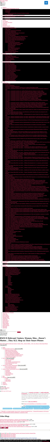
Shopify (9, 291)
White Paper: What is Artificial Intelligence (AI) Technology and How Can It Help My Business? (25, 260)
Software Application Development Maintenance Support (17, 241)
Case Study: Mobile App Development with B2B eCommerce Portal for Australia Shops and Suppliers (26, 189)
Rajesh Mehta (5, 315)
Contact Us (5, 23)
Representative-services (10, 41)
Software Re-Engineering (13, 49)
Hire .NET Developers (10, 64)
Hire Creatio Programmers (10, 68)
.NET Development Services (11, 267)
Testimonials (7, 10)
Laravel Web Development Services (12, 298)
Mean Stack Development (10, 234)
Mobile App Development (10, 238)
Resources (5, 262)
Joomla (9, 279)
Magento (9, 290)
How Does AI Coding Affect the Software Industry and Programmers (14, 420)
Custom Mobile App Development (12, 227)
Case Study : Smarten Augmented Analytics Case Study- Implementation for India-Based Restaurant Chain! (27, 116)
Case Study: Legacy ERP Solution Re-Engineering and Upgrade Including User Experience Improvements (27, 187)
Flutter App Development (10, 232)
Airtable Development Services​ (11, 268)
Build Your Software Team (10, 28)
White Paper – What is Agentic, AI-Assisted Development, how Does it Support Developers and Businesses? (27, 244)
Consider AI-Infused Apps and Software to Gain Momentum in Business (15, 424)
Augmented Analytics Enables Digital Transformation (14, 15)
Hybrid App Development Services (12, 295)
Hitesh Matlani (6, 323)
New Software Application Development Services (15, 38)
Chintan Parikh (6, 324)
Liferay (9, 281)
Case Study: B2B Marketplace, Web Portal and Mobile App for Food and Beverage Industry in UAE (26, 131)
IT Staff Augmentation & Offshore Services (14, 354)
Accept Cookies (45, 441)
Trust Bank (7, 12)
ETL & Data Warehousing (10, 31)
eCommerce (7, 287)
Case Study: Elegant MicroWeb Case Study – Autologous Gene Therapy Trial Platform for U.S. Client (26, 146)
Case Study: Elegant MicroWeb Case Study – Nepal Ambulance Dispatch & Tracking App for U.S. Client (27, 157)
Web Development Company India (41, 408)
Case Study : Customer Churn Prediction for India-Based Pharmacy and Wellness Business (24, 106)
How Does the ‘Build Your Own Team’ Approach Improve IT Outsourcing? (15, 426)
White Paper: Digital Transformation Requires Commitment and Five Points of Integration (23, 246)
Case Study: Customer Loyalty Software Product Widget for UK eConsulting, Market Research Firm (26, 135)
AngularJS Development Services (12, 270)
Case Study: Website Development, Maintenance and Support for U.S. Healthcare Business (24, 226)
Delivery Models (8, 54)
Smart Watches (11, 304)
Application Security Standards (14, 44)
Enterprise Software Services (8, 27)
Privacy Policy (6, 261)
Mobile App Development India (11, 239)
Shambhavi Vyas (6, 318)
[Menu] (46, 3)
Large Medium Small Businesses (12, 57)
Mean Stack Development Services (12, 301)
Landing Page (5, 82)
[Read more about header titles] (2, 1)
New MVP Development (10, 35)
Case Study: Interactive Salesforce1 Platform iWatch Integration (18, 184)
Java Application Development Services (13, 297)
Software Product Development (11, 51)
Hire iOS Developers (9, 72)
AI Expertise (7, 83)
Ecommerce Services (9, 230)
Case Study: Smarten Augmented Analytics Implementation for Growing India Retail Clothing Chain (26, 209)
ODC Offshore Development (14, 48)
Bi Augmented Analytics (10, 16)
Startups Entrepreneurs (10, 59)
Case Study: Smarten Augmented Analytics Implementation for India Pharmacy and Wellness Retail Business (27, 210)
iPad (9, 303)
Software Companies (9, 58)
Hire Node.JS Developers (10, 78)
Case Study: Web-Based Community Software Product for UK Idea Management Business (24, 225)
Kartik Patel (5, 319)
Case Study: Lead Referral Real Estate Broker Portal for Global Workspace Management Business (25, 186)
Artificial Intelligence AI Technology (12, 273)
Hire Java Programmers (10, 73)
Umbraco (10, 283)
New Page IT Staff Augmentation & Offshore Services (16, 36)
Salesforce (7, 311)
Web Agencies (8, 60)
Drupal (9, 277)
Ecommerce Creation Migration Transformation (15, 229)
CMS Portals (7, 29)
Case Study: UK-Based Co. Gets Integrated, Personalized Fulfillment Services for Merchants (24, 223)
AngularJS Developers (10, 63)
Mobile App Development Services (12, 302)
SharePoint (10, 282)
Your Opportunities (9, 14)
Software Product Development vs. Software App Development (13, 419)
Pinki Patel (5, 326)
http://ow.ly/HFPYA (32, 401)
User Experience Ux (12, 50)
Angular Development (9, 85)
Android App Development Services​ (12, 269)
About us (4, 7)
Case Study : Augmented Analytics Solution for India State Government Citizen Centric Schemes (25, 102)
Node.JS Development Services (11, 306)
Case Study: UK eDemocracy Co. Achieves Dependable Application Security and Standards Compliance (26, 218)
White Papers (8, 381)
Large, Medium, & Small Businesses (12, 361)
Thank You (5, 313)
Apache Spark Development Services (13, 272)
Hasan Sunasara (6, 325)
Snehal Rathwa (6, 320)
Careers (4, 20)
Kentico (9, 280)
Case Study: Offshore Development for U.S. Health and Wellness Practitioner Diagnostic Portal (24, 193)
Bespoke (9, 288)
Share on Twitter (35, 403)
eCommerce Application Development (13, 30)
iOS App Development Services (11, 296)
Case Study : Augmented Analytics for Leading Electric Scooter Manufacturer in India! (23, 96)
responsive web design (34, 392)
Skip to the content (4, 0)
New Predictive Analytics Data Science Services (15, 37)
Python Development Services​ (11, 309)
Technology (5, 266)
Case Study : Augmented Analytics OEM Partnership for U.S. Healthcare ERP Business (23, 99)
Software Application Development (12, 42)
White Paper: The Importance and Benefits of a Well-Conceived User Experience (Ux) (23, 256)
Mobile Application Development (33, 407)
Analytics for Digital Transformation (10, 365)
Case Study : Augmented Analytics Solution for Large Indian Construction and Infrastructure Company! (26, 103)
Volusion (9, 292)
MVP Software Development (11, 351)
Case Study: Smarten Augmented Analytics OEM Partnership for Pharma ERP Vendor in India (24, 216)
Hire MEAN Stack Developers (11, 75)
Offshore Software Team (10, 240)
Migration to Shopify (9, 237)
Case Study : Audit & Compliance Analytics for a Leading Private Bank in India (21, 87)
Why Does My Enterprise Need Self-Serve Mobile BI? (11, 425)
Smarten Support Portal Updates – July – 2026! (9, 421)
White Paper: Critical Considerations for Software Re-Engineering (18, 245)
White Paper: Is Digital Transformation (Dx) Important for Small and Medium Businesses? (23, 247)
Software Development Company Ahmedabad (22, 408)
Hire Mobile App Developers (11, 77)
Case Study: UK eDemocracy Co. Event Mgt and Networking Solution (20, 219)
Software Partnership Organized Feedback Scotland (18, 13)
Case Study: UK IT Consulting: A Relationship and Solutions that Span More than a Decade (24, 220)
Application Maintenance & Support (15, 43)
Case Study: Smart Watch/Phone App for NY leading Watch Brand (19, 208)
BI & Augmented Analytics (10, 366)
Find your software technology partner (13, 231)
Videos (6, 263)
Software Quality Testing (10, 52)
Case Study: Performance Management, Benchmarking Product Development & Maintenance (24, 194)
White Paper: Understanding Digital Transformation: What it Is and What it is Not (22, 258)
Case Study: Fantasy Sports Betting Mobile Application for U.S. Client (19, 179)
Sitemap (4, 265)
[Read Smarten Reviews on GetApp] (8, 435)
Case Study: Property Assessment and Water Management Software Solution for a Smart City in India (26, 195)
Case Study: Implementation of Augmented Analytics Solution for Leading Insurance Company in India (26, 182)
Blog (4, 17)
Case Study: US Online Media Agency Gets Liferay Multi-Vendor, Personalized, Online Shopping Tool (26, 224)
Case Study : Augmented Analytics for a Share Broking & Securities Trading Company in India (24, 92)
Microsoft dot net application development (14, 236)
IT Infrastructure (11, 46)
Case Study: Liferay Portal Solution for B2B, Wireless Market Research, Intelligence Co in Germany (26, 188)
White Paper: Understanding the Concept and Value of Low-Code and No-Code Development (24, 259)
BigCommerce (11, 289)
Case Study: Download (7, 22)
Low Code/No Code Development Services (14, 299)
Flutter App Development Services (12, 294)
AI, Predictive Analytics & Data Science (13, 355)
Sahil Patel (5, 327)
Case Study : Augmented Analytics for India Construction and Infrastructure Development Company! (26, 94)
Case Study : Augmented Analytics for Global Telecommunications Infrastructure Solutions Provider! (26, 93)
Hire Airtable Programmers (10, 65)
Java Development (9, 233)
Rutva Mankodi (6, 316)
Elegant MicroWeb (5, 387)
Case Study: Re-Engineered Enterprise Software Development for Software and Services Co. (24, 196)
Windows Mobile (11, 305)
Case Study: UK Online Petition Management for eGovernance (18, 222)
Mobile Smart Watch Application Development (14, 32)
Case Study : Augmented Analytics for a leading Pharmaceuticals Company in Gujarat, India (24, 90)
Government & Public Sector (11, 363)
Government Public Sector (10, 56)
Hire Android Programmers (10, 66)
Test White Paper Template (8, 312)
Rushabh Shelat (6, 317)
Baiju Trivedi (5, 321)
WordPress (10, 284)
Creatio (6, 285)
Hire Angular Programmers (10, 67)
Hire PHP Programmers (10, 79)
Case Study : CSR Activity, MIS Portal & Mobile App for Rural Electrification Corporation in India (25, 104)
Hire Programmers (6, 61)
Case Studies (5, 21)
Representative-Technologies (11, 310)
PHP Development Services (11, 308)
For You (4, 53)
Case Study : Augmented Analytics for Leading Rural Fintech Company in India (21, 97)
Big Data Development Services (11, 274)
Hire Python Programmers (10, 80)
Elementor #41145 (6, 25)
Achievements (8, 9)
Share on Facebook (28, 403)
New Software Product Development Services (14, 39)
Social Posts (7, 18)
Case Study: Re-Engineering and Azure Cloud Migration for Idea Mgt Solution (21, 197)
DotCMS (10, 276)
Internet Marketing (11, 45)
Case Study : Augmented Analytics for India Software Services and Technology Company (23, 95)
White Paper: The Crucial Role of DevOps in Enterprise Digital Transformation (21, 255)
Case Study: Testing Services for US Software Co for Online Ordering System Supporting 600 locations (26, 217)
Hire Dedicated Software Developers (12, 70)
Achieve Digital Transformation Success (11, 8)
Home (4, 81)
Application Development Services (12, 86)
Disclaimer (5, 24)
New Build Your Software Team (11, 34)
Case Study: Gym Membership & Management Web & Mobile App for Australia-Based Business (25, 181)
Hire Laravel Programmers (10, 74)
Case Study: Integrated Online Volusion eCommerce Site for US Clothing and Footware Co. (24, 183)
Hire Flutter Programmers (10, 71)
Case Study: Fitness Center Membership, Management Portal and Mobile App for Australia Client (25, 180)
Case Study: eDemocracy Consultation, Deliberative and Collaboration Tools (21, 140)
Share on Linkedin (42, 403)
